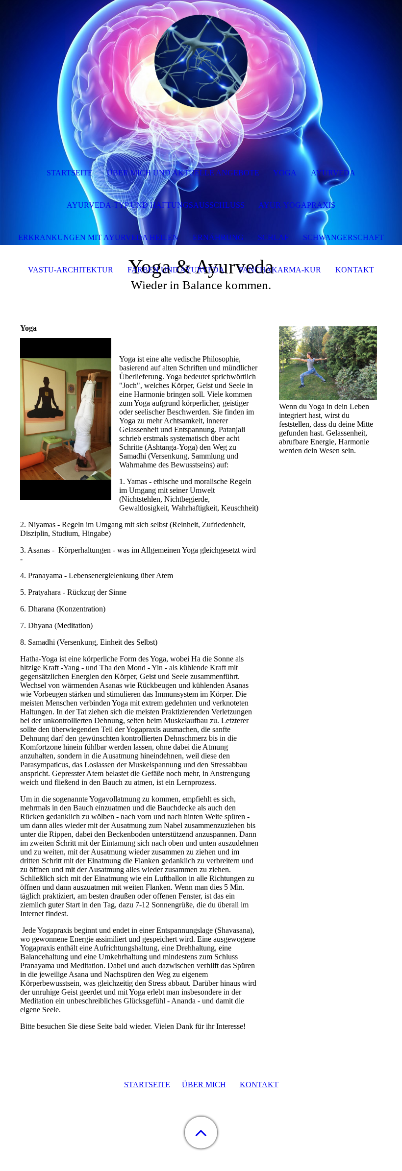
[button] (201, 1132)
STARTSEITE (147, 1084)
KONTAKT (259, 1084)
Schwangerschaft (343, 237)
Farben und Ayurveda (176, 270)
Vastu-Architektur (70, 270)
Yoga (285, 173)
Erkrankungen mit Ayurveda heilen (98, 237)
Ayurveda (333, 173)
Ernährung (218, 237)
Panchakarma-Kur (280, 270)
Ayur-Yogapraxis (296, 205)
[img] (201, 61)
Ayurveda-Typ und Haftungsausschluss (156, 205)
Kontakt (354, 270)
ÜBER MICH (204, 1084)
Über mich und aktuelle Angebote (183, 173)
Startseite (70, 173)
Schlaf (273, 237)
